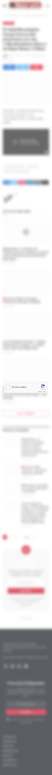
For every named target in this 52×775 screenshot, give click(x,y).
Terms (44, 391)
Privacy (40, 391)
